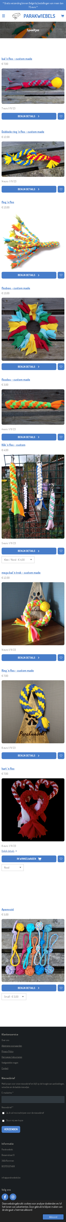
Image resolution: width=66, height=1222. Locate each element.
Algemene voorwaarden (12, 1045)
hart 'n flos (8, 768)
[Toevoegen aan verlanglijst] (61, 116)
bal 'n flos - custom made (17, 58)
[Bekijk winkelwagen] (62, 16)
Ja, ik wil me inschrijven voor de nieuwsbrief (25, 1112)
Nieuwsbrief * (7, 1107)
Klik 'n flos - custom (13, 445)
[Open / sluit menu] (3, 16)
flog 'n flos (8, 202)
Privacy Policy (7, 1051)
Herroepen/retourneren (12, 1057)
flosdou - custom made (16, 379)
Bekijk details (8, 851)
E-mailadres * (7, 1092)
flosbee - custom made (16, 288)
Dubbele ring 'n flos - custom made (23, 131)
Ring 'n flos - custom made (18, 670)
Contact (5, 1068)
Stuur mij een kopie (14, 1120)
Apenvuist (8, 909)
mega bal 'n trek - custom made (21, 572)
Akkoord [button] (53, 1216)
